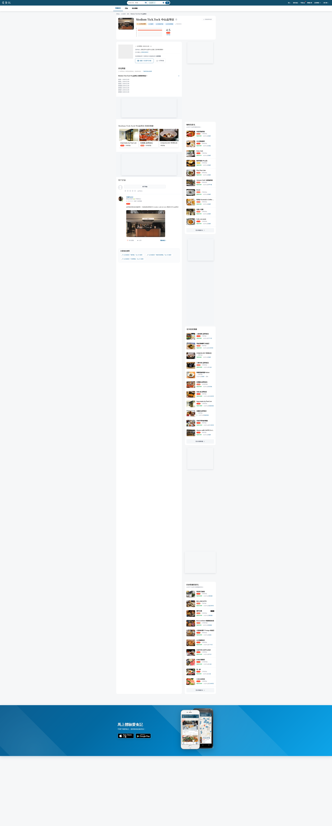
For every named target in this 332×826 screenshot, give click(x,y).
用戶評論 (122, 180)
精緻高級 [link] (159, 24)
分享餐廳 (161, 60)
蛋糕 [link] (207, 376)
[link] (207, 136)
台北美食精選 (142, 24)
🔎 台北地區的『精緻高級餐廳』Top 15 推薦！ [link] (159, 255)
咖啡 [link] (150, 24)
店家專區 (316, 2)
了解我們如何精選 (147, 71)
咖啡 (128, 14)
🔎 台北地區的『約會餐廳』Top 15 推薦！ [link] (133, 259)
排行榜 (325, 2)
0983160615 (144, 52)
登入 (289, 2)
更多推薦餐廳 (199, 441)
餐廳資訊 (118, 8)
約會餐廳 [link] (169, 24)
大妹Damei (129, 197)
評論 (126, 8)
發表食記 (295, 2)
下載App (302, 2)
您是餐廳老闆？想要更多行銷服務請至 (148, 56)
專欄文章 (309, 2)
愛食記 (118, 14)
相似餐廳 (134, 8)
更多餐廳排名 (199, 230)
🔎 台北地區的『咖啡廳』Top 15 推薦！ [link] (132, 255)
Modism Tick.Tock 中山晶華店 (155, 19)
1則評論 (168, 34)
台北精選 (123, 14)
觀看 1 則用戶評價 (145, 61)
